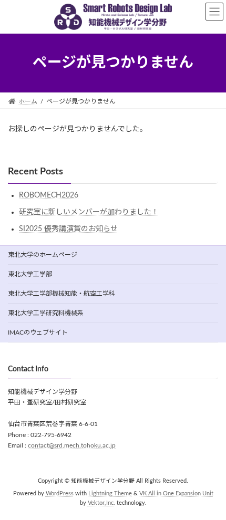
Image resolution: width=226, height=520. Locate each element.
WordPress (60, 494)
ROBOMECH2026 (48, 195)
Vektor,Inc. (101, 503)
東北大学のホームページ (42, 255)
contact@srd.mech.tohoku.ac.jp (72, 446)
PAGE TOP (209, 493)
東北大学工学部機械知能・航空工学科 (61, 293)
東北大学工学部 (30, 274)
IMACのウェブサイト (38, 332)
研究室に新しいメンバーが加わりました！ (89, 212)
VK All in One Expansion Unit (176, 494)
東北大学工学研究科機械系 (46, 313)
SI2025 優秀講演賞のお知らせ (68, 229)
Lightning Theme (110, 494)
